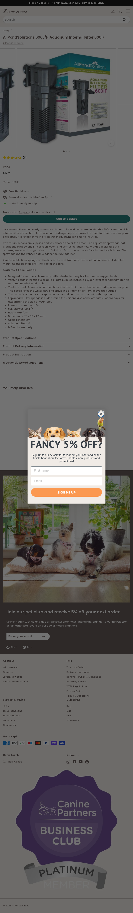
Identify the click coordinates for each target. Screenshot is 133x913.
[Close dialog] (101, 414)
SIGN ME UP (66, 492)
